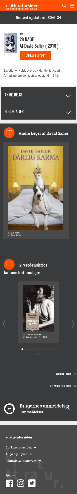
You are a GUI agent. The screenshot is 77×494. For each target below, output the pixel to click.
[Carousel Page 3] (28, 349)
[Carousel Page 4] (30, 349)
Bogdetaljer (14, 111)
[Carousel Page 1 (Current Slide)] (22, 349)
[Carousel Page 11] (50, 349)
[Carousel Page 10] (47, 349)
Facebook (9, 483)
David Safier (34, 45)
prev (4, 324)
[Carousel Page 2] (25, 349)
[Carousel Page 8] (42, 349)
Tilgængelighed (16, 454)
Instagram (20, 483)
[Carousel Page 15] (39, 354)
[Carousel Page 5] (33, 349)
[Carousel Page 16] (42, 354)
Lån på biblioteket (35, 55)
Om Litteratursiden (19, 447)
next (72, 324)
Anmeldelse (13, 94)
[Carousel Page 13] (56, 349)
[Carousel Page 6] (36, 349)
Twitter (32, 483)
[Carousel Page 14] (36, 354)
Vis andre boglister (60, 386)
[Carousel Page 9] (44, 349)
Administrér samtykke (21, 460)
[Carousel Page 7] (39, 349)
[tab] (38, 95)
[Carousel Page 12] (53, 349)
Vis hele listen (63, 374)
